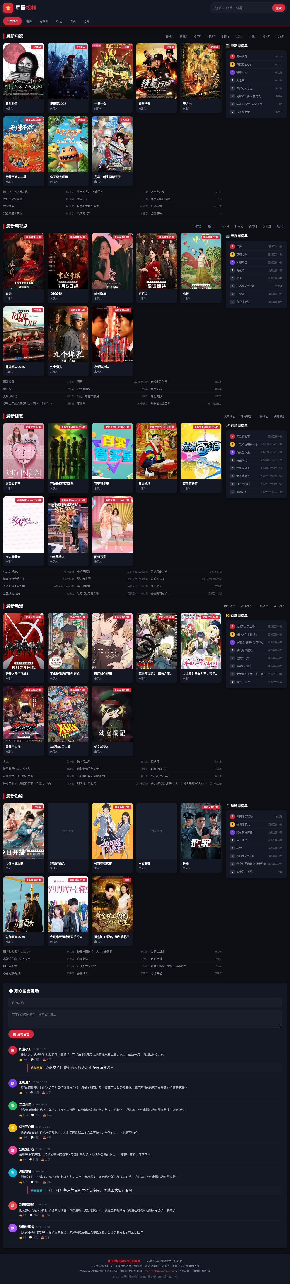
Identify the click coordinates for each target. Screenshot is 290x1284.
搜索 (279, 8)
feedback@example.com (160, 1271)
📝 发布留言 (21, 1034)
